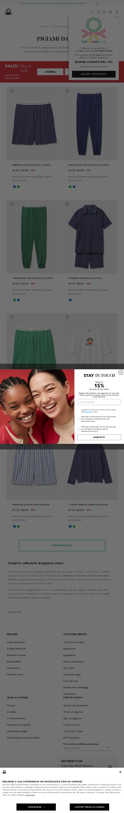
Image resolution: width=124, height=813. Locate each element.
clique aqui (30, 795)
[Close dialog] (121, 372)
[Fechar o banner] (120, 772)
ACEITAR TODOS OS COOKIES (89, 807)
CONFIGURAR (35, 807)
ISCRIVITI (99, 437)
